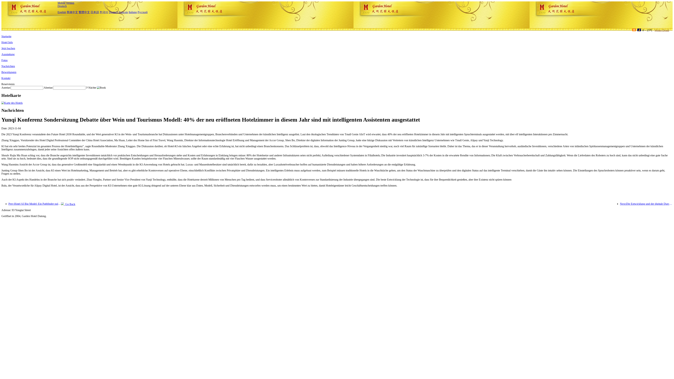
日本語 (95, 12)
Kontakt (5, 78)
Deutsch (62, 6)
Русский (143, 12)
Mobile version (66, 2)
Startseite (6, 36)
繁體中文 (84, 12)
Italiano (133, 12)
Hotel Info (7, 42)
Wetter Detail (662, 30)
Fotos (4, 60)
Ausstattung (8, 54)
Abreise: (48, 87)
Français (123, 12)
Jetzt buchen (8, 48)
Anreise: (6, 87)
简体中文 (72, 12)
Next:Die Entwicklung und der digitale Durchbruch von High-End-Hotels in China (646, 203)
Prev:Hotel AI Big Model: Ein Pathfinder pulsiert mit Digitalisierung (34, 203)
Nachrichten (8, 66)
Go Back (69, 204)
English (62, 12)
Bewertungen (8, 72)
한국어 (104, 12)
